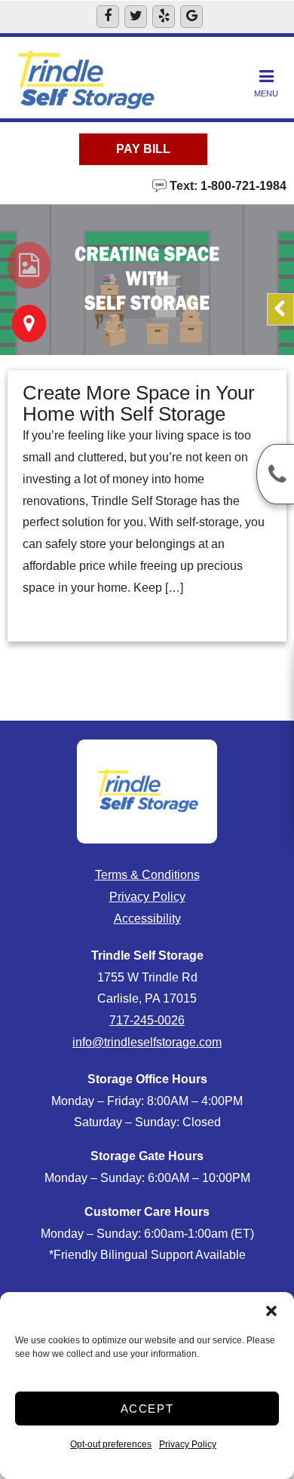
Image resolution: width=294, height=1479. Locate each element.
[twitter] (135, 16)
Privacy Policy (187, 1444)
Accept (147, 1408)
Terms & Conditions (147, 874)
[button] (271, 1310)
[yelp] (163, 16)
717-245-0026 (147, 1020)
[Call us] (275, 474)
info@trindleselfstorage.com (147, 1042)
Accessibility (147, 918)
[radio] (29, 265)
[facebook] (107, 16)
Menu (266, 93)
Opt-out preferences (111, 1444)
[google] (191, 16)
